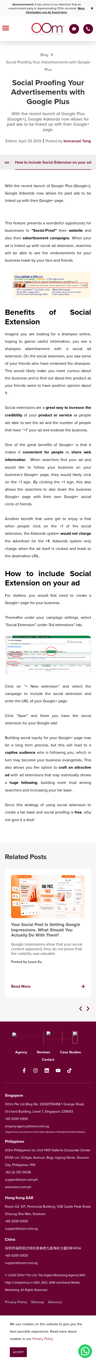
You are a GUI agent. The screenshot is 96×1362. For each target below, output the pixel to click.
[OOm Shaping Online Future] (48, 29)
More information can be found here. (55, 10)
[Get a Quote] (74, 29)
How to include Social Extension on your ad (53, 162)
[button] (81, 1009)
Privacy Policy (42, 1338)
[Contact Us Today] (88, 29)
